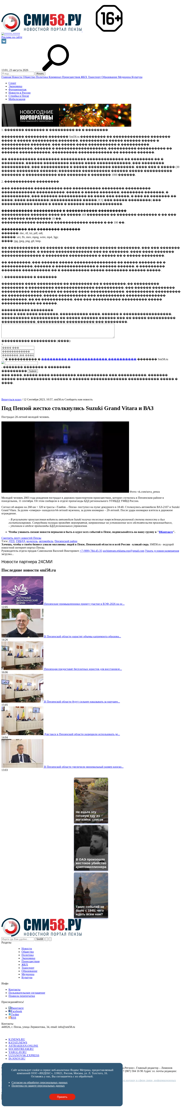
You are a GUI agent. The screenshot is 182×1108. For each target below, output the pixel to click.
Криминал (55, 77)
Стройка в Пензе (19, 95)
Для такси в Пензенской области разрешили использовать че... (82, 734)
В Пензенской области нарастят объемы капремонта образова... (82, 636)
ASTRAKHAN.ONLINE (23, 1045)
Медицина (125, 77)
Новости (17, 77)
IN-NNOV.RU (17, 1058)
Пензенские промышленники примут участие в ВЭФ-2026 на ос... (84, 603)
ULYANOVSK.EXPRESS (24, 1055)
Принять (62, 1096)
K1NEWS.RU (17, 1039)
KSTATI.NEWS (18, 1042)
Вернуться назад (11, 399)
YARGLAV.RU (18, 1052)
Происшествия (71, 77)
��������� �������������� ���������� (88, 359)
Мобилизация (17, 99)
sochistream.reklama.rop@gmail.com (123, 550)
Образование (109, 77)
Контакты (14, 989)
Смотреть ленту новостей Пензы (21, 537)
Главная (6, 77)
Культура (137, 77)
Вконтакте (17, 1008)
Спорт (12, 83)
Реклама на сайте (11, 37)
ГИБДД (20, 541)
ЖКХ (84, 77)
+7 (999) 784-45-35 (91, 550)
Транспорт (94, 77)
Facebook (16, 1011)
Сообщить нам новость (79, 399)
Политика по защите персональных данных (38, 1085)
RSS (13, 1017)
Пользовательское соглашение (27, 992)
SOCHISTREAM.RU (21, 1048)
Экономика (15, 86)
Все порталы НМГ (12, 1033)
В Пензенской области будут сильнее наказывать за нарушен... (82, 701)
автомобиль (46, 541)
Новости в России (20, 92)
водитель (32, 541)
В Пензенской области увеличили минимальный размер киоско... (84, 766)
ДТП (12, 541)
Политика (42, 77)
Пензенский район (66, 541)
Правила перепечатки (22, 995)
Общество (29, 77)
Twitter (15, 1014)
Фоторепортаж (17, 89)
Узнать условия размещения (162, 550)
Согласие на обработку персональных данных (40, 1082)
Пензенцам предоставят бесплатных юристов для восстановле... (83, 669)
